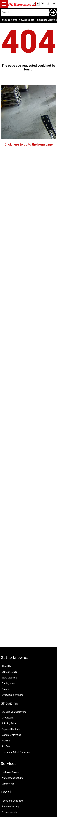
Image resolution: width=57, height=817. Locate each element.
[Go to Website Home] (20, 6)
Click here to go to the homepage (28, 144)
